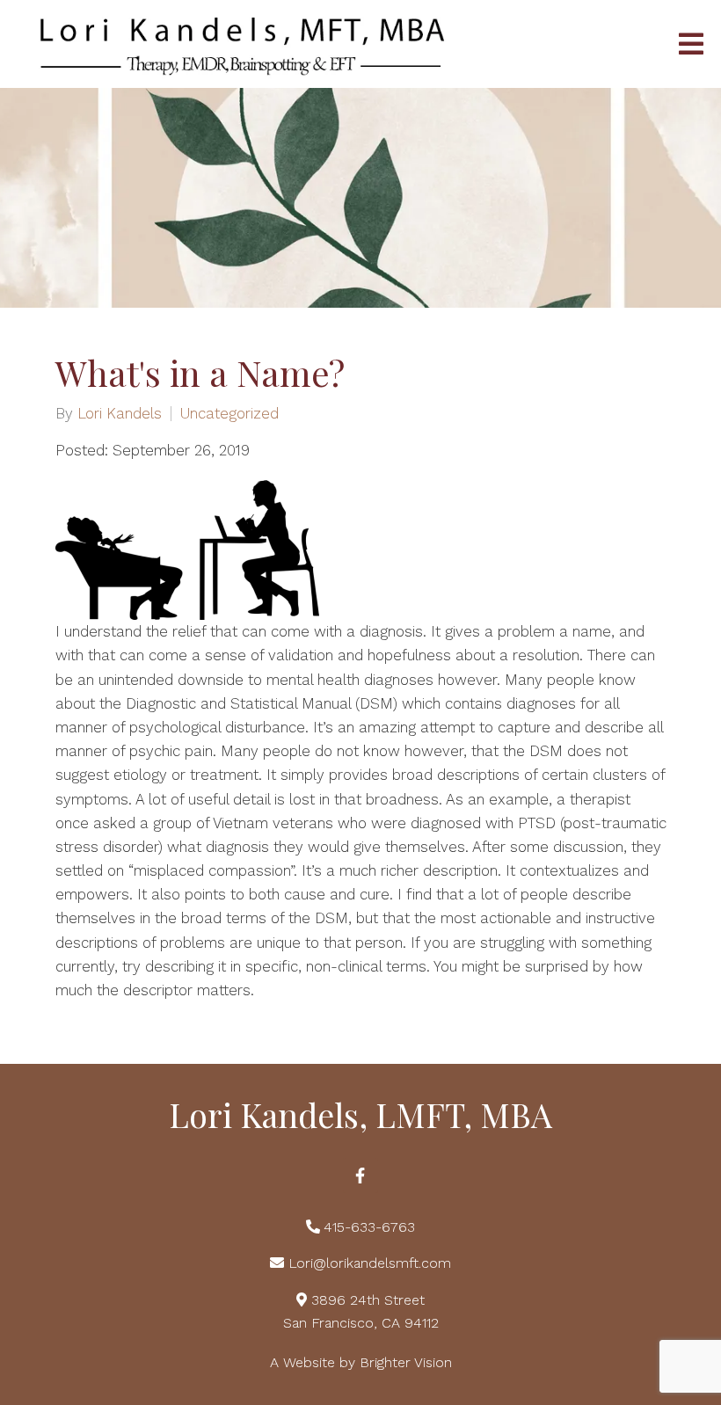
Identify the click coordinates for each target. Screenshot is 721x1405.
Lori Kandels (119, 413)
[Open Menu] (691, 44)
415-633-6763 (369, 1227)
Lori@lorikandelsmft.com (369, 1263)
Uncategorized (229, 413)
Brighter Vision (406, 1362)
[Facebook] (360, 1175)
